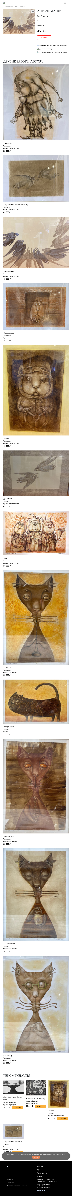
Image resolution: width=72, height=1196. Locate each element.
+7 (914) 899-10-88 (43, 1185)
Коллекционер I (9, 944)
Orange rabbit (8, 333)
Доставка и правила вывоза (17, 1186)
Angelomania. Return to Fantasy (15, 205)
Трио (5, 558)
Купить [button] (18, 1107)
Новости (10, 1179)
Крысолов (7, 667)
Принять (36, 1157)
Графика (21, 6)
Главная (7, 6)
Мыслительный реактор (35, 1098)
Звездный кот (8, 727)
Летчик (6, 438)
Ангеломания (8, 271)
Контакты (10, 1183)
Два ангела (7, 499)
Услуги (39, 1176)
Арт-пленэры (42, 1173)
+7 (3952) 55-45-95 (43, 1187)
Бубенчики (7, 143)
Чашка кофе (8, 1055)
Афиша (39, 1170)
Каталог (14, 6)
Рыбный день (8, 836)
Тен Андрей (42, 16)
